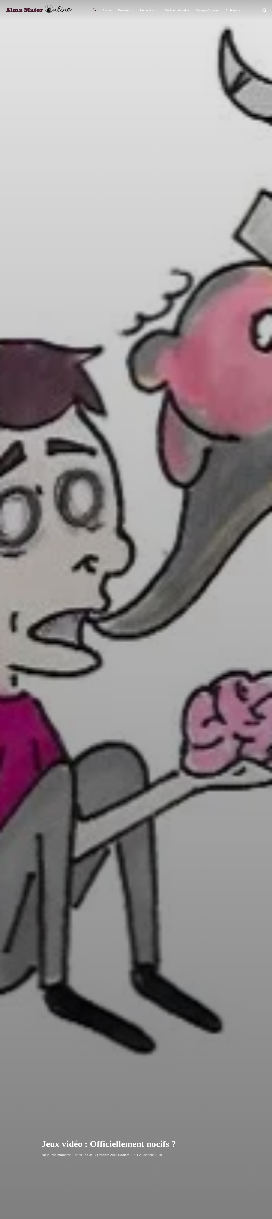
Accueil (107, 10)
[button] (95, 10)
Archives (231, 10)
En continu (147, 10)
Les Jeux (89, 1155)
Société (123, 1155)
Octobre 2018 (107, 1155)
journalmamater (58, 1155)
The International (175, 10)
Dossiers (124, 10)
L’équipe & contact (208, 10)
